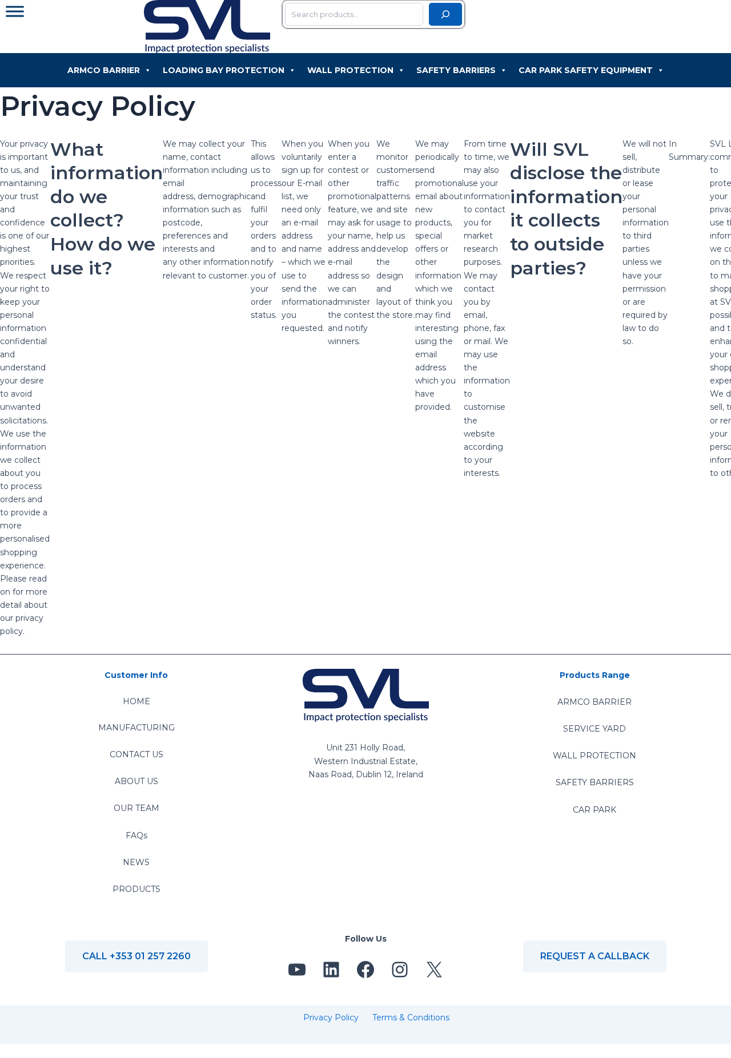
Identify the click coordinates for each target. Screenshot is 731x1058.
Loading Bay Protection (223, 70)
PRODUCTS (136, 889)
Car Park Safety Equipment (586, 70)
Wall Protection (350, 70)
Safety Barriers (456, 70)
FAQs (136, 835)
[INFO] (15, 11)
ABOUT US (136, 781)
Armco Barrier (103, 70)
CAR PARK (594, 810)
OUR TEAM (136, 808)
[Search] (445, 14)
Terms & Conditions (410, 1017)
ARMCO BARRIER (594, 702)
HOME (136, 701)
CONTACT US (136, 754)
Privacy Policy (331, 1017)
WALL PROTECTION (594, 755)
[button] (136, 956)
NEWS (136, 862)
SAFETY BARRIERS (595, 782)
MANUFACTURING (136, 727)
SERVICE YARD (594, 729)
